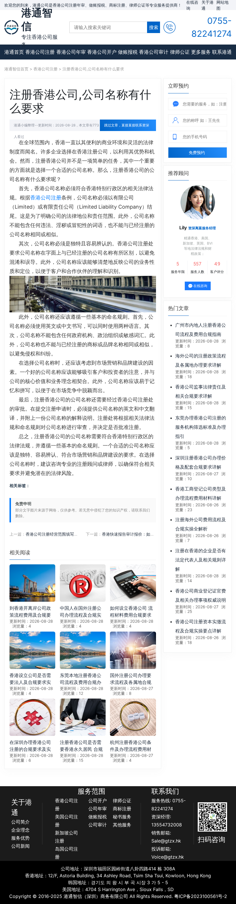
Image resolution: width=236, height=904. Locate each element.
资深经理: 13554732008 (166, 821)
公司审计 (97, 825)
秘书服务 (122, 817)
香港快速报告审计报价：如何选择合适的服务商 (144, 534)
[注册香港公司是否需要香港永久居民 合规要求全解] (83, 717)
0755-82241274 (211, 27)
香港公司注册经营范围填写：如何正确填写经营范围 (72, 534)
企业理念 (20, 830)
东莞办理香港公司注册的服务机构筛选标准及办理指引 (200, 427)
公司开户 (97, 800)
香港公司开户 (102, 52)
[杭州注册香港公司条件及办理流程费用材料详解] (133, 717)
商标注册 (122, 808)
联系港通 (222, 52)
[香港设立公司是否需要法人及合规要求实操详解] (32, 650)
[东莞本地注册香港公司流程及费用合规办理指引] (83, 650)
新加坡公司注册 (66, 837)
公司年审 (97, 808)
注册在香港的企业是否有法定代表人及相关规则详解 (200, 560)
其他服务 (122, 825)
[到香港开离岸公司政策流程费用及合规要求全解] (32, 583)
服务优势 (20, 838)
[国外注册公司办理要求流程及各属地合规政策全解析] (133, 650)
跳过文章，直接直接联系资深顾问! (126, 127)
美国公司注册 (66, 821)
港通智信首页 (16, 68)
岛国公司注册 (66, 853)
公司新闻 (20, 846)
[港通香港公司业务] (11, 27)
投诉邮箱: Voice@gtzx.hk (167, 853)
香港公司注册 (40, 52)
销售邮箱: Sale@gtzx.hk (166, 837)
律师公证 (180, 52)
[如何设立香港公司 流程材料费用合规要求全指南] (133, 583)
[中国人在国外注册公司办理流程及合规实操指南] (83, 583)
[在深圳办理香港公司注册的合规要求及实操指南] (32, 717)
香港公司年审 (71, 52)
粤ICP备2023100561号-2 (200, 896)
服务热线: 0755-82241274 (168, 804)
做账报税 (128, 52)
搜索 (153, 27)
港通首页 (14, 52)
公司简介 (20, 822)
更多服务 (201, 52)
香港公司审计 (153, 52)
